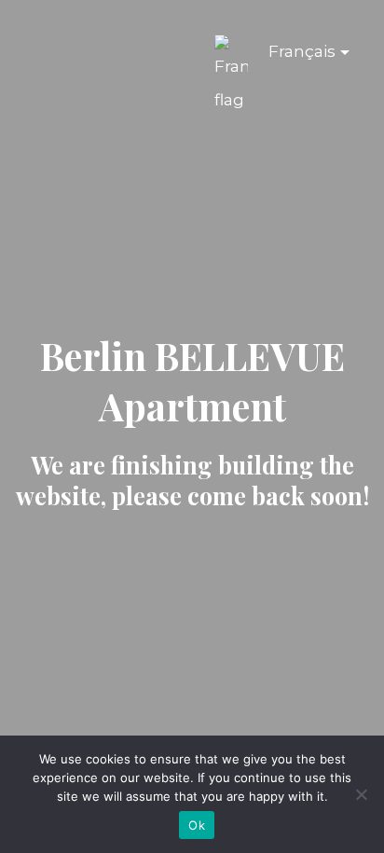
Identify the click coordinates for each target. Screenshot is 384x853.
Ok (196, 825)
